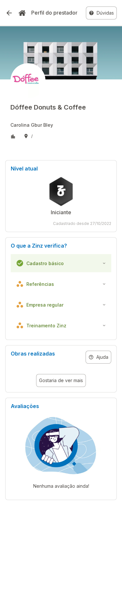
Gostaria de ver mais (61, 380)
